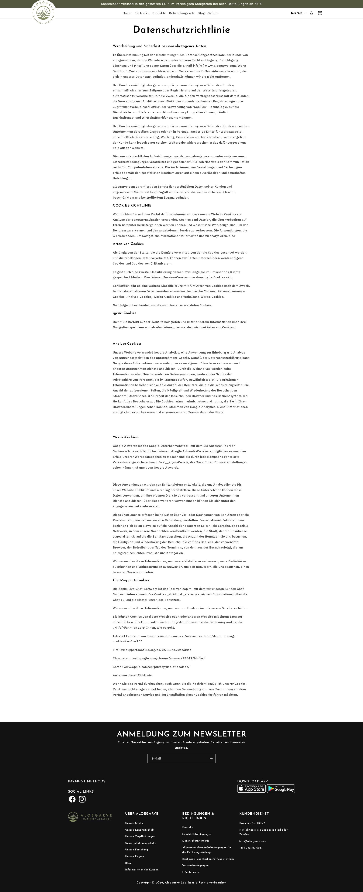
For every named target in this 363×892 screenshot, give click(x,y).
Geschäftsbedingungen (197, 834)
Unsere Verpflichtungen (140, 836)
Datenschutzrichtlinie (196, 840)
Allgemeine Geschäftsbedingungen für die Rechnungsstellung (206, 850)
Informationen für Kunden (141, 869)
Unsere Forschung (136, 849)
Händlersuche (191, 872)
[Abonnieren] (211, 758)
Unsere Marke (134, 823)
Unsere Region (134, 856)
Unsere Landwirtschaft (140, 830)
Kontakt (187, 827)
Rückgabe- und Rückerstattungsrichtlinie (208, 859)
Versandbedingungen (195, 865)
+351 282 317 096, (250, 847)
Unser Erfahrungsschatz (140, 843)
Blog (128, 863)
